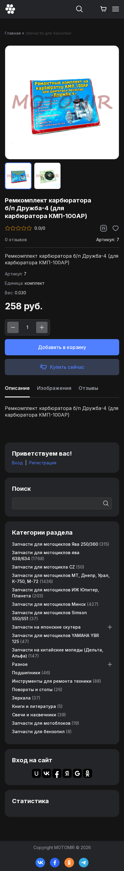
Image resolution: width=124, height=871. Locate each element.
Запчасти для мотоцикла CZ (48, 566)
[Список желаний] (91, 9)
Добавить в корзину (62, 347)
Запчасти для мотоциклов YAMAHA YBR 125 (55, 638)
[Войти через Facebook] (56, 773)
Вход (17, 462)
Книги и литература (37, 706)
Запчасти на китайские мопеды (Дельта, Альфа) (57, 652)
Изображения (54, 388)
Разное (20, 664)
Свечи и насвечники (39, 714)
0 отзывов (16, 239)
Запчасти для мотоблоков (45, 723)
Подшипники (31, 672)
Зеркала (26, 697)
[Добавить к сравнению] (103, 228)
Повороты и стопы (37, 689)
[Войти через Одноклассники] (87, 773)
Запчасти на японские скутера (46, 627)
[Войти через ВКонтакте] (46, 773)
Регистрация (42, 462)
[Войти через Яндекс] (67, 773)
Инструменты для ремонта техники (56, 681)
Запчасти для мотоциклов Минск (55, 604)
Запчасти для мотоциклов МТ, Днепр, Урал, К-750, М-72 (61, 578)
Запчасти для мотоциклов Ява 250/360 (60, 544)
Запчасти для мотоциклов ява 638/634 (45, 555)
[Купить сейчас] (62, 367)
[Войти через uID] (36, 773)
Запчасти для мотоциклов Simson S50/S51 (49, 615)
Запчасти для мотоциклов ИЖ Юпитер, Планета (55, 592)
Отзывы (88, 388)
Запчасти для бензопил (42, 731)
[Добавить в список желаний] (115, 228)
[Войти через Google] (77, 773)
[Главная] (10, 9)
